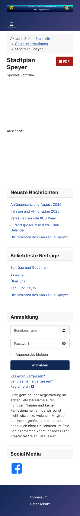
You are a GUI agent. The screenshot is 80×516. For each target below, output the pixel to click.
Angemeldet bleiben (32, 354)
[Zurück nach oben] (72, 508)
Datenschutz (40, 504)
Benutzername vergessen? (31, 381)
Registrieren (20, 386)
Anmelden (40, 365)
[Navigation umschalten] (11, 24)
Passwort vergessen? (27, 376)
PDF (66, 61)
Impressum (38, 497)
